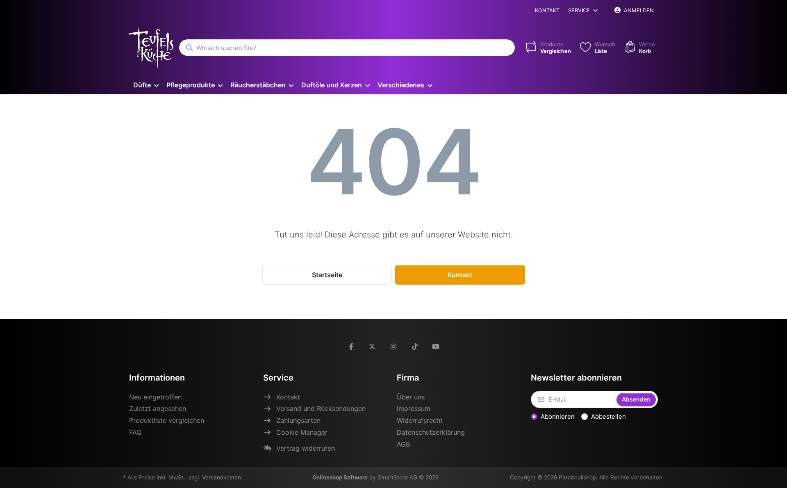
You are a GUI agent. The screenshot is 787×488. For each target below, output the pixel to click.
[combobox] (347, 47)
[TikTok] (415, 346)
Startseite (327, 275)
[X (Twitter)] (373, 346)
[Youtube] (436, 346)
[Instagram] (393, 346)
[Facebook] (351, 346)
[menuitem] (145, 85)
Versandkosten (221, 477)
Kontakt (547, 10)
